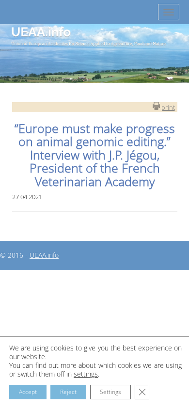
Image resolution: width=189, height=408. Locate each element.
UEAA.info (44, 255)
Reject (68, 392)
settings (86, 374)
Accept (28, 392)
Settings (110, 392)
